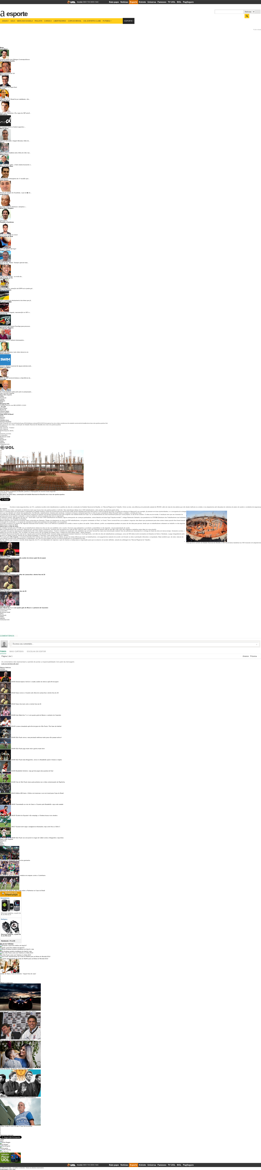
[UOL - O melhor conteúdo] (70, 3)
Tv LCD (12, 941)
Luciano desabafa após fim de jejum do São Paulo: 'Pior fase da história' (39, 726)
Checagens (3, 220)
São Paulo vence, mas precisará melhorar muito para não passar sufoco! (39, 737)
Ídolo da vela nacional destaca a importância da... (15, 378)
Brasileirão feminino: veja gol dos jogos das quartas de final (34, 771)
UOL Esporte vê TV (6, 278)
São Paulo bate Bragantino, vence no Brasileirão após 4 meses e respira (39, 759)
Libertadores (60, 21)
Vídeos (2, 418)
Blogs (2, 47)
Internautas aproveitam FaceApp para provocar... (15, 326)
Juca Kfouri (4, 49)
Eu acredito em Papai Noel (8, 87)
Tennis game (4, 1148)
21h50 (13, 771)
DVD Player (3, 408)
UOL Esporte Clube (92, 21)
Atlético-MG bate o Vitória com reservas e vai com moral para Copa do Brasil (39, 793)
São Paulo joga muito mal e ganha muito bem (30, 748)
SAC (97, 2)
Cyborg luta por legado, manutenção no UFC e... (15, 312)
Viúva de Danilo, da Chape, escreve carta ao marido (16, 1069)
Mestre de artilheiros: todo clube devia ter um (14, 352)
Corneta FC (3, 314)
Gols (13, 21)
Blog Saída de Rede (6, 236)
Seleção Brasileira (5, 421)
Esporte (133, 2)
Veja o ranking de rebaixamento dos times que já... (16, 300)
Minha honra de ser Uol (7, 73)
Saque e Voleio (5, 250)
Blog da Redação (5, 290)
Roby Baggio (4, 1144)
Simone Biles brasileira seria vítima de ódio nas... (15, 153)
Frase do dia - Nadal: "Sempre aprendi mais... (14, 262)
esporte (15, 12)
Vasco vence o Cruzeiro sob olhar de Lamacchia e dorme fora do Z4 (22, 574)
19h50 (13, 804)
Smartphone (4, 898)
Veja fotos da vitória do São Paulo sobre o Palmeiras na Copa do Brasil (22, 890)
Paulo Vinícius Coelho (7, 61)
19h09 (13, 838)
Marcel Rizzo (4, 128)
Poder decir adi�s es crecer (9, 234)
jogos (1, 1141)
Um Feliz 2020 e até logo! (8, 249)
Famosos (162, 2)
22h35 (13, 726)
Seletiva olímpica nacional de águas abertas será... (16, 366)
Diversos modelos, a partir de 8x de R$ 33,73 (11, 913)
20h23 (13, 793)
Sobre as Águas (5, 367)
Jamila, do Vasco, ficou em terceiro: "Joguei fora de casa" (18, 973)
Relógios (4, 919)
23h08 (13, 715)
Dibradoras (3, 114)
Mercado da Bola (25, 21)
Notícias (124, 2)
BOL (179, 2)
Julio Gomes (4, 180)
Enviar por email (5, 436)
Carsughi (3, 379)
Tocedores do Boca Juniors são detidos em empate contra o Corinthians (22, 875)
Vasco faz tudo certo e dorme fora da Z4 (13, 591)
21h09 (13, 782)
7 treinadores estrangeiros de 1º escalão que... (15, 178)
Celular (2, 399)
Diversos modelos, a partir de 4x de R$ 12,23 (11, 935)
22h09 (13, 737)
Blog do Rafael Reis (6, 166)
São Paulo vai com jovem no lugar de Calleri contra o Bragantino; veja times (39, 838)
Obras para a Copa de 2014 (9, 525)
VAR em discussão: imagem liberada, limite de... (15, 141)
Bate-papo (114, 2)
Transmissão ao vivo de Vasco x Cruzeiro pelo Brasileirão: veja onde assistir (39, 804)
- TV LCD (3, 406)
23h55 (13, 681)
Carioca (48, 21)
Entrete (142, 2)
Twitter (2, 396)
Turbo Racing (4, 1152)
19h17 (13, 826)
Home (2, 415)
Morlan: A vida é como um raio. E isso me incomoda (16, 1126)
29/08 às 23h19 (5, 573)
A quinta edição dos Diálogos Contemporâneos (15, 59)
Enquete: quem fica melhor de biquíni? (12, 947)
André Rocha (4, 194)
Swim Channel (5, 353)
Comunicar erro (5, 444)
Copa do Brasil (74, 21)
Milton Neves (4, 154)
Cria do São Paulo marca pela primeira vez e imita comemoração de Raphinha (40, 782)
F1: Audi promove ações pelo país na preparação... (16, 392)
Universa (151, 2)
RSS (1, 402)
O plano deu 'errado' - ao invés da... (11, 276)
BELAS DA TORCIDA (6, 944)
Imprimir (2, 442)
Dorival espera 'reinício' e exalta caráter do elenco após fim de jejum (23, 558)
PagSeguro (188, 2)
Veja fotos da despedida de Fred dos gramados (15, 860)
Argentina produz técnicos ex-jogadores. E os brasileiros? (18, 1097)
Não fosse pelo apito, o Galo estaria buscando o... (16, 164)
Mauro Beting (4, 75)
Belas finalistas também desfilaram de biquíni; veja (16, 951)
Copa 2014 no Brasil (6, 414)
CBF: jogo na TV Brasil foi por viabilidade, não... (15, 99)
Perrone (2, 88)
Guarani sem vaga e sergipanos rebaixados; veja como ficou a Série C (38, 826)
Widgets (2, 401)
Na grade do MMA (6, 302)
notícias (2, 669)
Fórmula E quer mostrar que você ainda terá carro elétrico (18, 1011)
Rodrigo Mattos (5, 100)
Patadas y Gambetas (7, 222)
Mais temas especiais (6, 1135)
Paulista (38, 21)
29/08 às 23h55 (5, 556)
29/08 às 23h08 (5, 606)
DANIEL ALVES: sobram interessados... (12, 340)
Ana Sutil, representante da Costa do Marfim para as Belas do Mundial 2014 (24, 958)
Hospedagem (4, 1169)
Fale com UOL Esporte (7, 393)
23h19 (13, 693)
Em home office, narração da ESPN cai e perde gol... (16, 288)
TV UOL (171, 2)
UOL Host (12, 1169)
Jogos (5, 21)
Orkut (1, 438)
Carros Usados (4, 412)
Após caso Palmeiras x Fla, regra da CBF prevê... (15, 113)
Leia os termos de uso (9, 664)
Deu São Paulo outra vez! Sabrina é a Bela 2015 (15, 955)
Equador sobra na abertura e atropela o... (13, 206)
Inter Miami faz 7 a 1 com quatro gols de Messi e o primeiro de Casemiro (24, 607)
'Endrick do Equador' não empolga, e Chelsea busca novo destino (37, 815)
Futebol (106, 21)
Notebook (3, 409)
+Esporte (128, 21)
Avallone (3, 341)
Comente (6, 505)
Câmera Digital (4, 411)
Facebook (3, 398)
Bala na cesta (4, 264)
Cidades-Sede (4, 420)
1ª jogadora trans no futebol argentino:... (13, 127)
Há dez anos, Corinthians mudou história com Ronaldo (17, 1040)
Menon (2, 142)
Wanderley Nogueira (6, 327)
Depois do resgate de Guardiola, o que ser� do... (16, 192)
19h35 (13, 815)
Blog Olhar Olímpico (6, 208)
